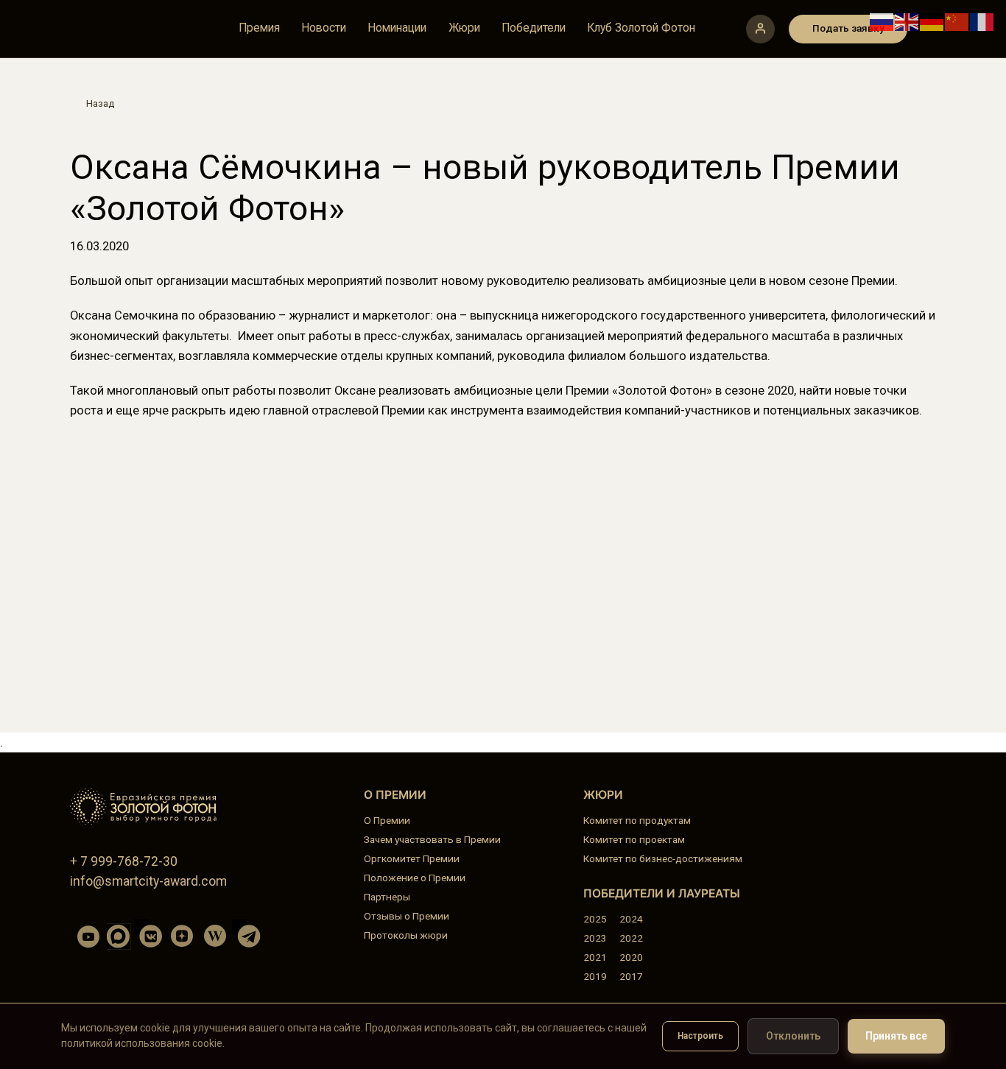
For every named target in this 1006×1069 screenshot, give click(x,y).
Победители (534, 29)
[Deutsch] (932, 21)
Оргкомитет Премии (412, 858)
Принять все (896, 1036)
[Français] (982, 21)
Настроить (700, 1036)
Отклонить (793, 1036)
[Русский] (882, 21)
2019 (595, 976)
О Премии (387, 820)
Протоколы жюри (406, 935)
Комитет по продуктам (637, 820)
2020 (631, 957)
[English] (907, 21)
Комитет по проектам (634, 839)
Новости (323, 29)
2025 (595, 919)
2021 (595, 957)
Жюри (464, 29)
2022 (631, 938)
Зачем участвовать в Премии (432, 839)
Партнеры (387, 897)
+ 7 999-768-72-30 (123, 861)
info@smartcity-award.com (148, 881)
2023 (595, 938)
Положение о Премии (414, 877)
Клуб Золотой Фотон (641, 29)
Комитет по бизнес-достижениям (662, 858)
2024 (631, 919)
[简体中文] (957, 21)
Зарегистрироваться (760, 29)
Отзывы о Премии (406, 916)
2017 (631, 976)
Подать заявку (848, 28)
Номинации (396, 29)
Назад (100, 103)
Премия (259, 29)
